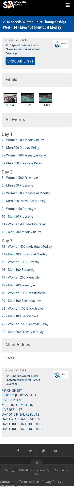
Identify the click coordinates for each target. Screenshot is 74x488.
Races (10, 358)
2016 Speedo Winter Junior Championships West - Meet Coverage (23, 49)
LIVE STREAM (12, 400)
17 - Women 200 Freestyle (21, 277)
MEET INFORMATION (18, 405)
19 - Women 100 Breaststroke (24, 293)
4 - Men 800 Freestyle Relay (22, 163)
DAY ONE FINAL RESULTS (20, 414)
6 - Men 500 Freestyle (17, 185)
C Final (45, 105)
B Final (27, 105)
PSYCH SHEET (12, 390)
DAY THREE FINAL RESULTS (22, 424)
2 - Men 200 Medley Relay (20, 147)
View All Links (20, 61)
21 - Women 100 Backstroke (22, 308)
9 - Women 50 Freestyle (19, 209)
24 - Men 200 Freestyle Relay (23, 332)
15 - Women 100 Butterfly (20, 262)
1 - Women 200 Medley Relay (23, 140)
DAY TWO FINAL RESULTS (21, 419)
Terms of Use (29, 481)
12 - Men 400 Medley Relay (21, 232)
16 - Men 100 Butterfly (18, 269)
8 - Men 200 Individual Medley (23, 201)
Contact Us (8, 481)
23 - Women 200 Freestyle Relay (25, 324)
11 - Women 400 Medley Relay (24, 224)
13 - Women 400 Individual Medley (27, 246)
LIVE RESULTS (12, 409)
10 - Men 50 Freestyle (17, 216)
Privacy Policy (51, 481)
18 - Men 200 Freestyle (18, 285)
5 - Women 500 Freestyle (20, 177)
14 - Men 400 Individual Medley (24, 254)
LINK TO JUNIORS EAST (19, 395)
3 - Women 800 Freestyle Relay (24, 155)
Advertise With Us (13, 486)
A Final (10, 105)
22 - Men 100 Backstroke (20, 316)
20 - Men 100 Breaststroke (21, 300)
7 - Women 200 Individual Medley (26, 193)
